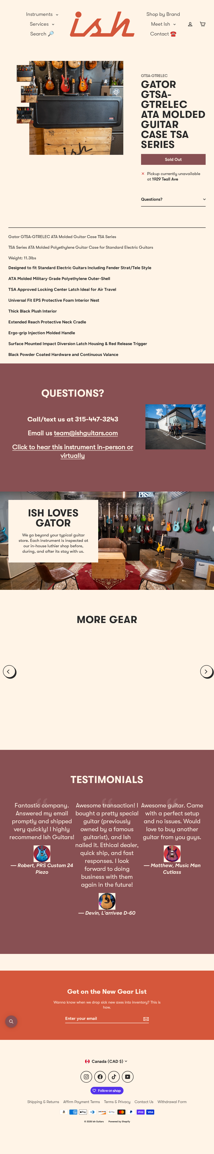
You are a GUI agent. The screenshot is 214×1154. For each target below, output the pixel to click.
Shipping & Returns (43, 1102)
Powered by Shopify (119, 1121)
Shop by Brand (163, 14)
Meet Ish (161, 24)
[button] (11, 1021)
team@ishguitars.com (86, 433)
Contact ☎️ (163, 34)
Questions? (151, 199)
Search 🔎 (42, 34)
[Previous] (9, 671)
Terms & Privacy (117, 1102)
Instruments (40, 14)
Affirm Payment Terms (81, 1102)
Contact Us (144, 1102)
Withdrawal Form (172, 1102)
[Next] (206, 671)
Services (40, 24)
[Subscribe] (145, 1018)
